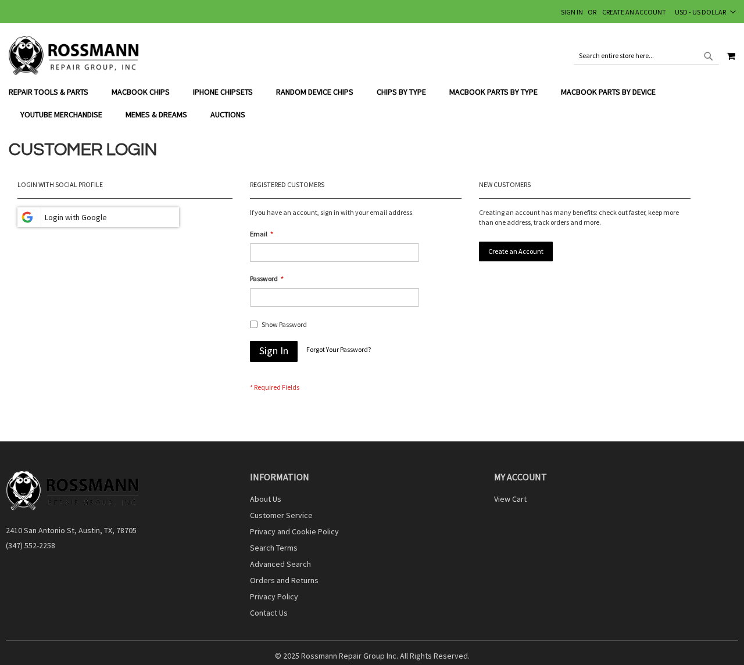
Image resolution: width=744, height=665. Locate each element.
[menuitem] (54, 92)
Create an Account (634, 12)
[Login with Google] (98, 217)
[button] (705, 11)
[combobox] (646, 55)
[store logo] (74, 55)
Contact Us (269, 613)
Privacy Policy (274, 596)
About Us (265, 499)
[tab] (372, 103)
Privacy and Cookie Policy (294, 531)
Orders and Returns (284, 580)
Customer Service (281, 515)
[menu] (372, 103)
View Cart (510, 499)
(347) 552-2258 (30, 545)
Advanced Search (280, 564)
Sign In (572, 12)
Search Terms (274, 547)
